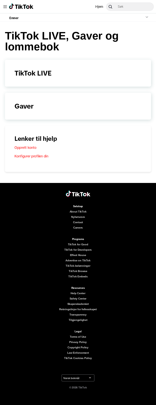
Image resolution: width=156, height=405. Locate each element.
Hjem (99, 7)
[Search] (112, 6)
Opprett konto (25, 148)
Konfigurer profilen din (31, 156)
